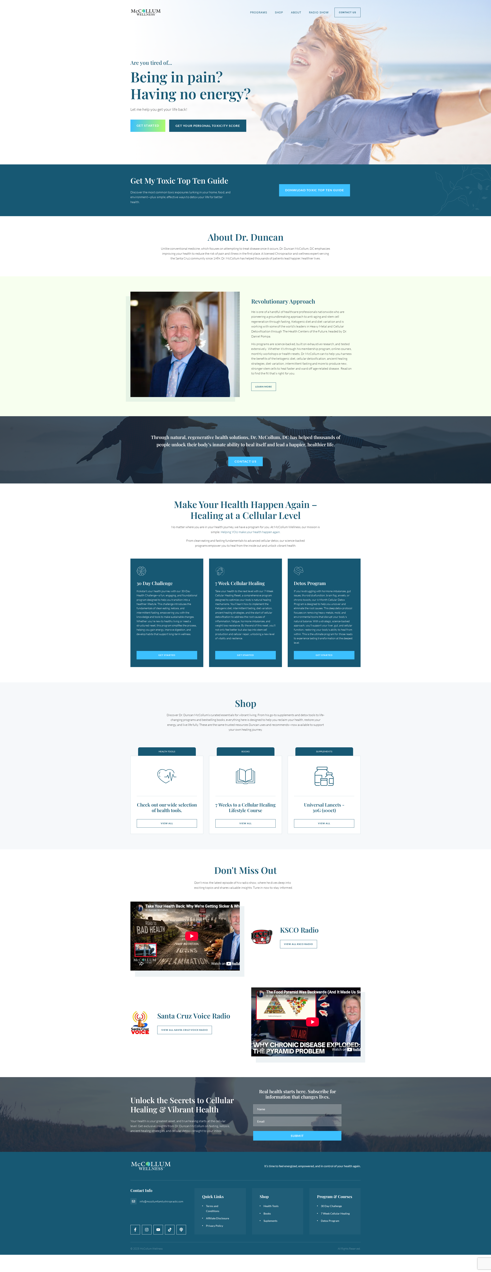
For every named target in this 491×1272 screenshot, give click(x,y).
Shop (279, 12)
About (296, 12)
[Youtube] (158, 1229)
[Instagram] (147, 1229)
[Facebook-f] (135, 1229)
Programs (258, 12)
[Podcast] (181, 1229)
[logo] (145, 12)
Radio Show (319, 12)
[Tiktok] (170, 1229)
